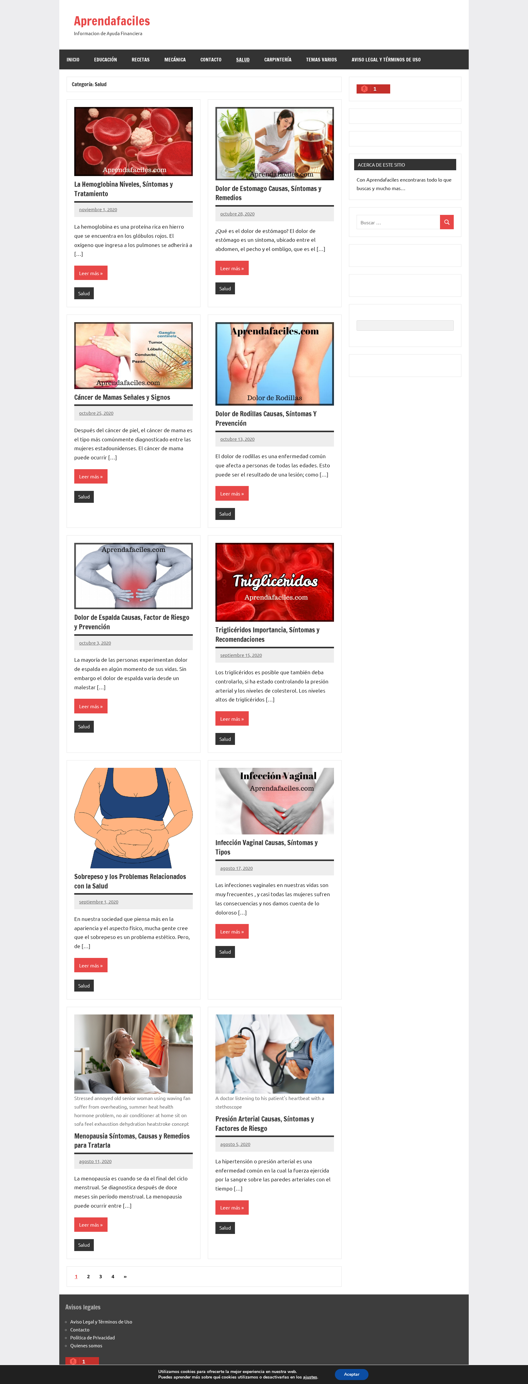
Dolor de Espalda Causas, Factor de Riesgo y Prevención (131, 622)
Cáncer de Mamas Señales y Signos (122, 397)
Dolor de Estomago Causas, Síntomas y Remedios (268, 193)
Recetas (141, 59)
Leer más (89, 273)
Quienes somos (86, 1345)
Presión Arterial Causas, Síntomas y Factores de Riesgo (264, 1123)
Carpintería (278, 59)
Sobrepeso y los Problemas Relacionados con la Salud (130, 881)
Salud (243, 59)
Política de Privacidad (92, 1337)
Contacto (211, 59)
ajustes (310, 1377)
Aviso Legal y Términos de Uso (386, 59)
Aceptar (351, 1374)
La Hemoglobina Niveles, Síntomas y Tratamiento (123, 188)
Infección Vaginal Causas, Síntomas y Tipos (266, 847)
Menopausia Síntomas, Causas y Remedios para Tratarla (132, 1140)
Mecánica (175, 59)
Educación (105, 59)
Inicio (73, 59)
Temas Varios (321, 59)
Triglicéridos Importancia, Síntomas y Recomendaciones (267, 634)
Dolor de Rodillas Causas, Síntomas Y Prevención (266, 418)
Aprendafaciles (112, 20)
